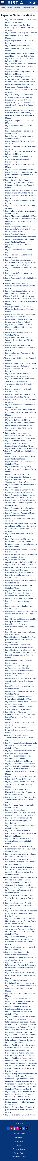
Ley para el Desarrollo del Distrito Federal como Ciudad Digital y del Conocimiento (18, 820)
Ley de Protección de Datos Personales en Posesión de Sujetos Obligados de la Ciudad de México (20, 503)
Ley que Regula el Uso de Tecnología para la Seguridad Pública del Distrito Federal (20, 1109)
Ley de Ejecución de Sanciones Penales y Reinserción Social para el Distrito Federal (21, 221)
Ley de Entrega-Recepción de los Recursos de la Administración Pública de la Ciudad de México (20, 229)
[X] (26, 1128)
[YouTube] (11, 1128)
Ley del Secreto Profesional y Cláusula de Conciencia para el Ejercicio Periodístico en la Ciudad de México (20, 668)
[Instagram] (17, 1128)
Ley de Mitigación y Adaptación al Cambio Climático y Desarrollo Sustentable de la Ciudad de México (19, 443)
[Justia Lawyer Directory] (29, 1128)
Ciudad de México (28, 8)
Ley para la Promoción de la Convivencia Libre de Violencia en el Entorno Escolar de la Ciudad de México (21, 921)
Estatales (17, 8)
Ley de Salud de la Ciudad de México (19, 565)
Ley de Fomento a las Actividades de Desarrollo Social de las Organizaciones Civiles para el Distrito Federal (20, 262)
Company (19, 1141)
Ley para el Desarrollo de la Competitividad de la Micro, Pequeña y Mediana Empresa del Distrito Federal (20, 812)
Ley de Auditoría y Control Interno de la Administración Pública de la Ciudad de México (20, 105)
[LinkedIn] (8, 1128)
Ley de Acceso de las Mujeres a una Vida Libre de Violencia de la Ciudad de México (21, 35)
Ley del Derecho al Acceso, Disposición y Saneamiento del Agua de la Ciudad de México (21, 614)
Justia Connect (19, 1134)
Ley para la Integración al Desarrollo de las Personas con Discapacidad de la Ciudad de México (21, 890)
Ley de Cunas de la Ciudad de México (19, 169)
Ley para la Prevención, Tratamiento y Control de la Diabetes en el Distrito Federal (20, 898)
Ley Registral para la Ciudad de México (20, 1115)
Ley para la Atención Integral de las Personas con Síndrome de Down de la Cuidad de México (20, 849)
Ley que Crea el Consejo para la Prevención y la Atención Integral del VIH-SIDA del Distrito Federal (19, 1001)
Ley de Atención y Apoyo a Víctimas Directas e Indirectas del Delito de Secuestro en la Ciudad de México (19, 97)
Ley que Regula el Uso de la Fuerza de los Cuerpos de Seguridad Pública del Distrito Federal (20, 1102)
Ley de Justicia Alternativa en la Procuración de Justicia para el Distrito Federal (20, 348)
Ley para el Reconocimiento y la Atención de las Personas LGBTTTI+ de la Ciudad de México (20, 833)
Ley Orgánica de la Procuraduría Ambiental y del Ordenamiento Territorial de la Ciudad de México (18, 758)
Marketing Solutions (19, 1157)
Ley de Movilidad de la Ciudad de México (21, 448)
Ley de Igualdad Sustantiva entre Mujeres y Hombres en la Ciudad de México (19, 309)
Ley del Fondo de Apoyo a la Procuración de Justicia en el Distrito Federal (19, 626)
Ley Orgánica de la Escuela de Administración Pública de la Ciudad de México (20, 738)
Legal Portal (19, 1137)
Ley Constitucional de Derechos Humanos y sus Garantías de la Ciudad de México (20, 27)
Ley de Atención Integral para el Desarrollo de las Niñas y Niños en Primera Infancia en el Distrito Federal (20, 79)
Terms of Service (19, 1149)
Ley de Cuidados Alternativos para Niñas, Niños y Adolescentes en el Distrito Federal (18, 159)
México (9, 8)
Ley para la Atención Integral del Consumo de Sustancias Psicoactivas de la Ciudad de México (20, 862)
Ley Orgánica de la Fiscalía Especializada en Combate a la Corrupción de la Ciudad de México (21, 745)
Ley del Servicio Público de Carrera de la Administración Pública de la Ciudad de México (21, 681)
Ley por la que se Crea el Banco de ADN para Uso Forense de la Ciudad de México (20, 988)
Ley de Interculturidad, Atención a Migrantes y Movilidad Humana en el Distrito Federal (19, 327)
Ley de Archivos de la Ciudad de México (20, 64)
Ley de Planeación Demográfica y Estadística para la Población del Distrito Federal (21, 469)
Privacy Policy (19, 1153)
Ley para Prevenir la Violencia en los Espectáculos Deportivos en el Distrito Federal (20, 975)
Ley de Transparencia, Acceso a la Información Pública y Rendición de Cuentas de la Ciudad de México (19, 593)
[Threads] (20, 1128)
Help (19, 1145)
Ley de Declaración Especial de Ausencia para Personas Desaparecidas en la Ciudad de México (21, 175)
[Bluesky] (23, 1128)
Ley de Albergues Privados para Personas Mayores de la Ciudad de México (18, 48)
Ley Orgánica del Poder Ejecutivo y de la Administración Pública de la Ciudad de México (20, 800)
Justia (3, 8)
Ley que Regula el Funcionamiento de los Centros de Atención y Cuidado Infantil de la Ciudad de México (20, 1094)
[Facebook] (14, 1128)
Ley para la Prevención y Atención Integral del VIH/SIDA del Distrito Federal (18, 905)
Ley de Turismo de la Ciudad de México (20, 598)
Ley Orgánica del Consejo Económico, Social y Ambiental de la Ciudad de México (20, 784)
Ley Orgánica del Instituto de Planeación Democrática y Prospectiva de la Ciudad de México (20, 792)
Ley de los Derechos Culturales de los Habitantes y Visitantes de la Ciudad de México (20, 412)
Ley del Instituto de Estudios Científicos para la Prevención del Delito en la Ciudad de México (20, 639)
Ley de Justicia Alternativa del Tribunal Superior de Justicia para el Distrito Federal (20, 340)
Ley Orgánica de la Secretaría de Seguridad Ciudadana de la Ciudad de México (19, 771)
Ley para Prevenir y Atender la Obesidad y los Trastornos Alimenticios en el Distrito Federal (21, 913)
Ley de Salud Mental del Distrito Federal (21, 567)
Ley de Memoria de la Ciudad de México (20, 438)
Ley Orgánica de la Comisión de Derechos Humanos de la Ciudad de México (19, 730)
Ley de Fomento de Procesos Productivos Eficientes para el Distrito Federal (20, 286)
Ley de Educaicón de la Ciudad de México (21, 216)
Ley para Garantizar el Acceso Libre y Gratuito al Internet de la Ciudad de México (19, 841)
